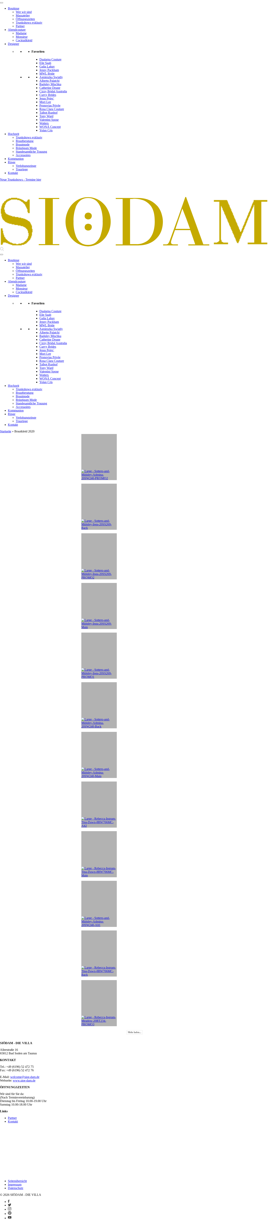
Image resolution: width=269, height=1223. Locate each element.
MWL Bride (47, 73)
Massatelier (23, 15)
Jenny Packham (49, 70)
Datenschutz (15, 1188)
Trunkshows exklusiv (29, 22)
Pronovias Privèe (49, 105)
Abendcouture (17, 29)
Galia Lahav (47, 66)
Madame (21, 33)
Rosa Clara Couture (51, 109)
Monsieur (22, 36)
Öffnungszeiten (25, 19)
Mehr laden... (134, 1032)
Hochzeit (13, 134)
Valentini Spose (49, 119)
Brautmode (23, 144)
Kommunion (16, 158)
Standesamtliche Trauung (31, 151)
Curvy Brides (47, 95)
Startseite (5, 431)
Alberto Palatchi (49, 80)
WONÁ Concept (50, 126)
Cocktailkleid (24, 40)
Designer (13, 44)
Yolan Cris (46, 130)
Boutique (13, 8)
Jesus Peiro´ (46, 98)
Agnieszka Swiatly (51, 77)
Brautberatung (24, 141)
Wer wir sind (24, 12)
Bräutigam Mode (26, 148)
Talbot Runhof (48, 112)
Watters (44, 123)
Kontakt (13, 173)
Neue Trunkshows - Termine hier (20, 179)
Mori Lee (45, 102)
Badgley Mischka (50, 84)
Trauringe (22, 169)
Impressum (14, 1184)
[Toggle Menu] (1, 2)
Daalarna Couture (50, 59)
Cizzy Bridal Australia (53, 91)
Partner (20, 26)
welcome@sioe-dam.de (24, 1077)
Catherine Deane (49, 87)
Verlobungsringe (26, 165)
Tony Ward (46, 116)
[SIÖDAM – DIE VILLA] (134, 245)
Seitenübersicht (17, 1181)
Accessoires (23, 155)
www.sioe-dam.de (24, 1080)
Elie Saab (45, 63)
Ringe (11, 162)
